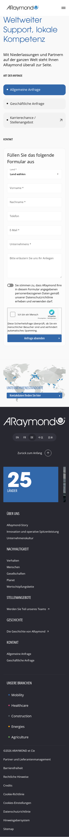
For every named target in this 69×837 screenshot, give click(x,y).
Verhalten (13, 560)
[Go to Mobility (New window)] (10, 692)
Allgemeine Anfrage (25, 89)
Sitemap (8, 829)
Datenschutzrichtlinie (16, 811)
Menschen (13, 567)
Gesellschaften (16, 573)
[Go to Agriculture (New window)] (10, 734)
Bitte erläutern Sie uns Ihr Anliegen (32, 258)
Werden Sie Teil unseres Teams (26, 609)
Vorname (15, 188)
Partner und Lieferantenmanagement (27, 759)
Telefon (14, 216)
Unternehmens (19, 244)
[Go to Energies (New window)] (10, 723)
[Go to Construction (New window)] (10, 713)
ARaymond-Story (17, 525)
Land (12, 169)
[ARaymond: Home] (22, 8)
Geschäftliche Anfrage (27, 103)
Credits (7, 785)
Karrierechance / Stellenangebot (23, 119)
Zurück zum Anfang (30, 453)
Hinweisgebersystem (16, 820)
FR (24, 438)
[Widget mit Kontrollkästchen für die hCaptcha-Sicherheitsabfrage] (33, 314)
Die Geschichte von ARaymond (26, 631)
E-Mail (13, 230)
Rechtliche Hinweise (15, 777)
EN (17, 438)
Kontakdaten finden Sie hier (25, 395)
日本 (50, 438)
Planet (11, 580)
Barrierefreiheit (13, 768)
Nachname (16, 202)
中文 (40, 438)
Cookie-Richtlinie (13, 794)
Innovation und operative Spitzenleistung (33, 531)
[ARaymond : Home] (34, 422)
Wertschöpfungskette (20, 586)
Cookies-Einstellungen (17, 803)
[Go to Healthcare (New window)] (10, 702)
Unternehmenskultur (20, 538)
